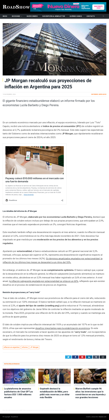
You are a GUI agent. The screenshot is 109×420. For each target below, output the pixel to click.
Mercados (102, 94)
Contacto (91, 16)
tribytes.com (102, 417)
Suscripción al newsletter (53, 16)
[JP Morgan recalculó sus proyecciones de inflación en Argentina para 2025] (54, 49)
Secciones (16, 16)
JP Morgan (34, 347)
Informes (94, 94)
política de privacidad (40, 410)
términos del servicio (53, 410)
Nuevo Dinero (32, 16)
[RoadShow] (16, 6)
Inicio (5, 16)
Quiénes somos (76, 16)
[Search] (103, 16)
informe (25, 347)
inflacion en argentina (11, 347)
